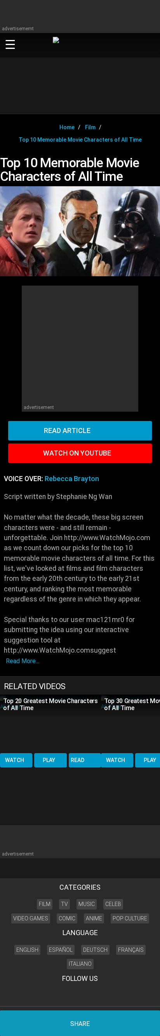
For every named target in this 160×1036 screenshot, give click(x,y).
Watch (14, 760)
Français (131, 950)
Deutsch (95, 950)
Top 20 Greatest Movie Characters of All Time (50, 704)
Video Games (30, 918)
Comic (67, 918)
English (27, 950)
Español (61, 950)
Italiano (80, 964)
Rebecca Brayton (72, 479)
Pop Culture (130, 918)
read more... (22, 661)
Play (49, 760)
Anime (94, 918)
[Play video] (80, 231)
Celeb (113, 904)
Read (77, 760)
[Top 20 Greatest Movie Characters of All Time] (50, 723)
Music (86, 904)
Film (44, 904)
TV (64, 904)
